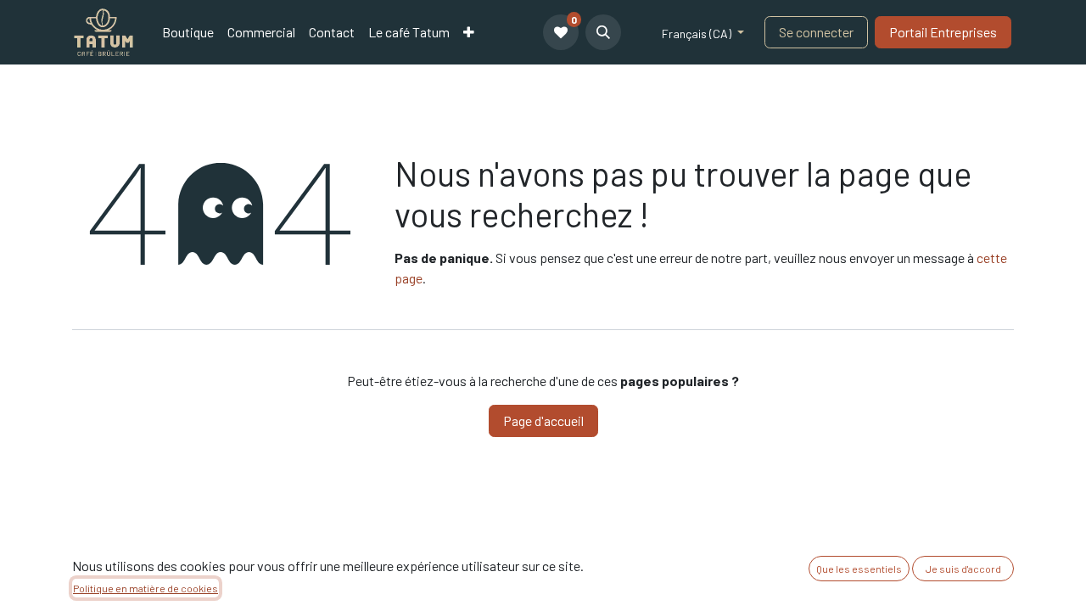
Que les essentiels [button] (859, 569)
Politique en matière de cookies (145, 588)
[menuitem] (188, 32)
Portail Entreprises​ (943, 32)
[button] (603, 32)
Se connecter (816, 32)
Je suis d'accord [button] (963, 569)
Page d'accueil (543, 420)
